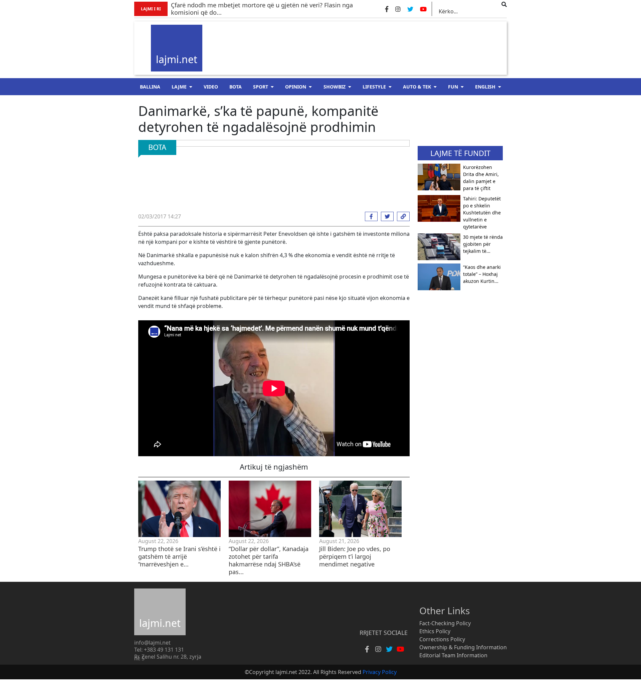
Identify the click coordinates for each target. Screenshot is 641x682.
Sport (260, 86)
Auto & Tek (417, 86)
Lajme (179, 86)
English (485, 86)
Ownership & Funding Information (463, 647)
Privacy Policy (380, 672)
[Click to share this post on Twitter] (386, 216)
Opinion (295, 86)
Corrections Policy (442, 639)
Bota (235, 86)
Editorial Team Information (453, 655)
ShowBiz (335, 86)
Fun (453, 86)
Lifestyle (374, 86)
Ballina (150, 86)
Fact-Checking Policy (445, 623)
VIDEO (211, 86)
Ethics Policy (434, 631)
